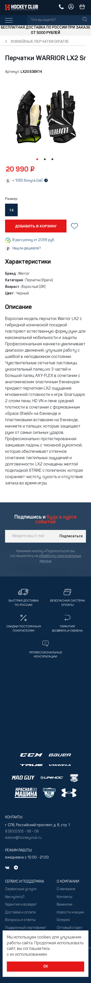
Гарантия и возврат (21, 905)
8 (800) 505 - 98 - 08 (22, 832)
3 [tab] (52, 159)
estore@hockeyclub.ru (23, 838)
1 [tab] (37, 159)
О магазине (66, 889)
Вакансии (64, 905)
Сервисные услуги (20, 889)
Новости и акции (70, 912)
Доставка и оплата (20, 912)
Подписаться (71, 536)
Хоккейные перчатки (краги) (40, 42)
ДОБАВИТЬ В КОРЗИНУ (36, 225)
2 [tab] (44, 159)
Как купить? (14, 897)
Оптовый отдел (69, 928)
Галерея (63, 920)
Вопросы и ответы (20, 920)
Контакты (64, 897)
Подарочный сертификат (25, 928)
